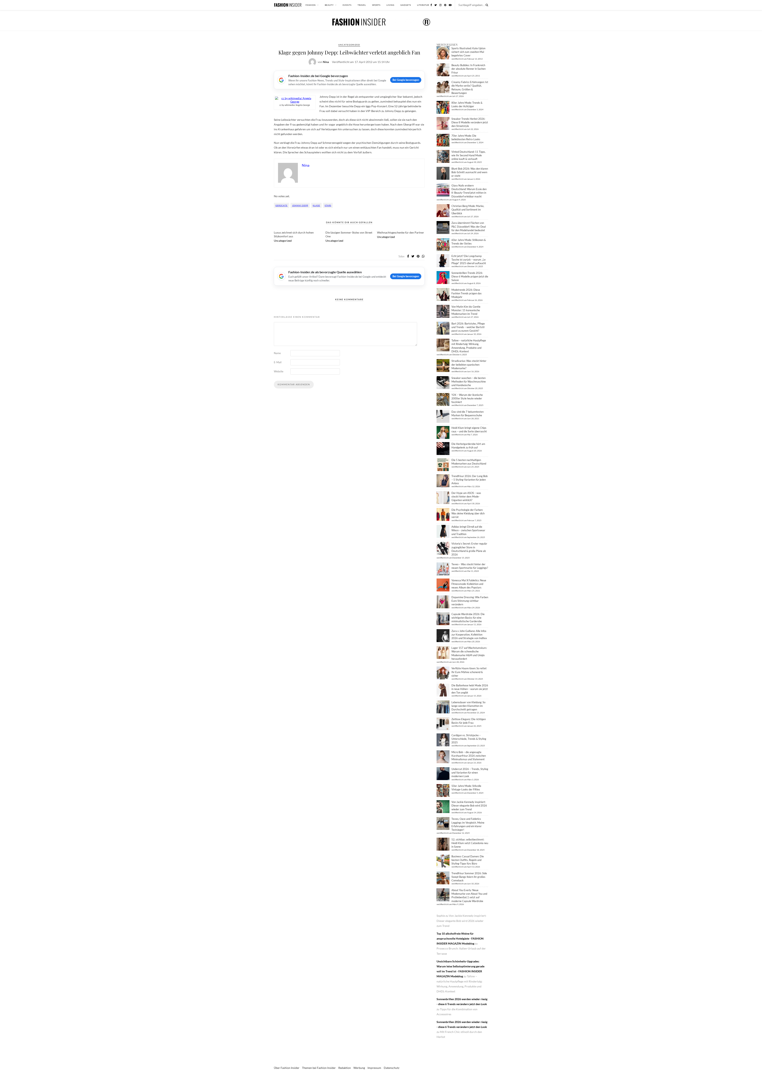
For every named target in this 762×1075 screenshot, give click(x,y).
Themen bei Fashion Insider (319, 1067)
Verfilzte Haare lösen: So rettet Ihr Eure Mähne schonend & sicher (469, 672)
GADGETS (405, 5)
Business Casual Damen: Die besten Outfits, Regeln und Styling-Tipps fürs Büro (467, 860)
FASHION (311, 5)
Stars (328, 205)
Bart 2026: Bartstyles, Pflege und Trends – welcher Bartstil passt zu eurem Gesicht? (468, 327)
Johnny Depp (300, 205)
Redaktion (344, 1067)
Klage (316, 205)
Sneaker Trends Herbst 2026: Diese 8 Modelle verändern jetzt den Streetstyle (469, 122)
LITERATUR (423, 5)
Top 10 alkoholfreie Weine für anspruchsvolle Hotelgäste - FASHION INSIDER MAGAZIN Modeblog (460, 938)
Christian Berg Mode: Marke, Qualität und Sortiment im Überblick (467, 209)
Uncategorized (349, 44)
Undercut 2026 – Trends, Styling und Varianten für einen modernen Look (469, 772)
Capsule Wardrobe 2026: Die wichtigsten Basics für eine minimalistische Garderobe (468, 617)
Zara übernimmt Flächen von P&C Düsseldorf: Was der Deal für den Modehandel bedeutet (468, 226)
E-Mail (277, 362)
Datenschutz (391, 1067)
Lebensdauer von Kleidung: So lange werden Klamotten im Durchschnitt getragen (468, 706)
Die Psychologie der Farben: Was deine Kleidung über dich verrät (468, 513)
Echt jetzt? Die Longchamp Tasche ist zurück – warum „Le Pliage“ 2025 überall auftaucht (468, 259)
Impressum (374, 1067)
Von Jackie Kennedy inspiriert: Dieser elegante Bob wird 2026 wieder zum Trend (469, 805)
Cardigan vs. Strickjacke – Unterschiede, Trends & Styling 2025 (468, 739)
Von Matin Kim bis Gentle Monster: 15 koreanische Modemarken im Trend (465, 310)
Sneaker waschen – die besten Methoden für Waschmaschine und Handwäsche (468, 381)
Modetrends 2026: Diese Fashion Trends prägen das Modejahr (466, 293)
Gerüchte (281, 205)
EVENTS (347, 5)
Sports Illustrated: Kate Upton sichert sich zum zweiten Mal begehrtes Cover (468, 52)
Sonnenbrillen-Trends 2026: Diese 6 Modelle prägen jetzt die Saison (469, 276)
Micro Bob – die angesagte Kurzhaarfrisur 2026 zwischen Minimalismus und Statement (468, 755)
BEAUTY (329, 5)
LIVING (390, 5)
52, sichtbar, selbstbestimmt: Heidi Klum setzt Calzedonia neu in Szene (469, 843)
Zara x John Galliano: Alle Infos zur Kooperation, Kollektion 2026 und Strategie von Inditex (469, 634)
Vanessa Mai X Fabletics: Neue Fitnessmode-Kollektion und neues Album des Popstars (468, 584)
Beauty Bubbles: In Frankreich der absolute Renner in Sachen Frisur (468, 69)
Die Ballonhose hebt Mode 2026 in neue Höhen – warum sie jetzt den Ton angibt (469, 689)
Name (277, 353)
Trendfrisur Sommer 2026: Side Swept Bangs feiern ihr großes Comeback (469, 877)
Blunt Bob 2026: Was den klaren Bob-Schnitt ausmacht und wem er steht (469, 172)
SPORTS (376, 5)
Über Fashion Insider (286, 1067)
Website (278, 371)
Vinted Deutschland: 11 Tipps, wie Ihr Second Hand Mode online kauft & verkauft (468, 155)
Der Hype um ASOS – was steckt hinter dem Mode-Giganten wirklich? (466, 496)
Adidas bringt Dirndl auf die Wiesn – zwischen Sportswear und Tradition (468, 530)
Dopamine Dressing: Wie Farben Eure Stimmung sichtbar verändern (469, 601)
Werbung (359, 1067)
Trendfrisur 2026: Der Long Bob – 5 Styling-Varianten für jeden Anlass (469, 479)
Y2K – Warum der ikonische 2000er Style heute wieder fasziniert (467, 398)
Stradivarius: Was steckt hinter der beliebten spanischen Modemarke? (468, 364)
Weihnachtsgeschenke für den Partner (400, 232)
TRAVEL (362, 5)
